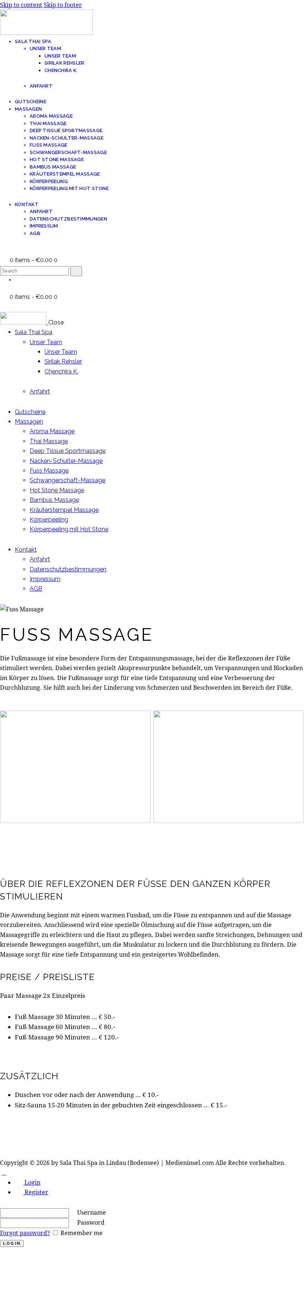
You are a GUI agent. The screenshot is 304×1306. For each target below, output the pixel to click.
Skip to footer (63, 5)
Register (35, 1192)
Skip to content (21, 5)
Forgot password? (25, 1233)
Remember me (81, 1233)
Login (31, 1182)
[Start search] (76, 271)
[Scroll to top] (4, 1172)
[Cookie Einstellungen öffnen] (55, 1301)
